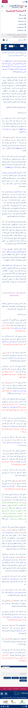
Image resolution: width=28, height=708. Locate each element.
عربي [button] (24, 1)
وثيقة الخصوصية (23, 688)
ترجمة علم (15, 677)
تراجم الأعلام (20, 30)
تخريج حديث (23, 680)
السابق (7, 668)
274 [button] (12, 46)
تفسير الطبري (19, 35)
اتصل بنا (9, 688)
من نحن (4, 688)
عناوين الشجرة (7, 677)
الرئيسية (23, 35)
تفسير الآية (23, 677)
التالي (4, 668)
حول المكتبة (21, 21)
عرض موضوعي (20, 27)
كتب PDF (21, 15)
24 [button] (22, 46)
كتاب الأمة (20, 18)
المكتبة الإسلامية (15, 11)
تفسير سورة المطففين (11, 35)
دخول (4, 1)
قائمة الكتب (21, 24)
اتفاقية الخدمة (15, 688)
